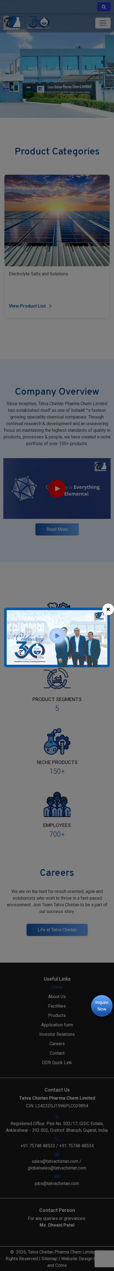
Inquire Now (101, 1006)
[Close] (108, 609)
